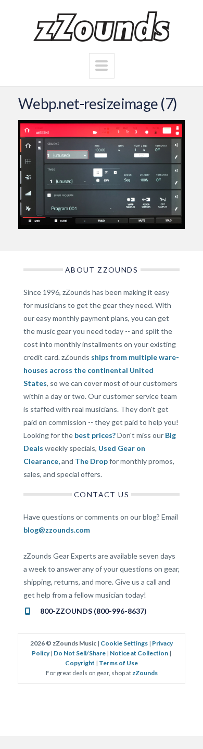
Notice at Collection (139, 653)
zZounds (145, 673)
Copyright (80, 663)
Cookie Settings (124, 643)
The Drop (91, 461)
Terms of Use (118, 663)
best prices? (95, 435)
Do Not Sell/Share (80, 653)
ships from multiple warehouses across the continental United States (101, 370)
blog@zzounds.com (56, 529)
